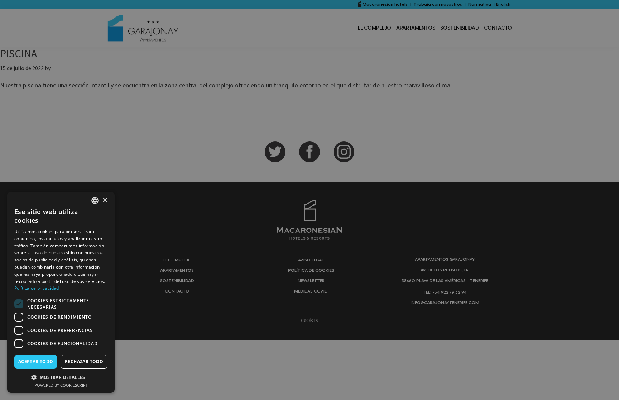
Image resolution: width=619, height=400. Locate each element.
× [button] (104, 200)
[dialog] (61, 292)
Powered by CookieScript (61, 385)
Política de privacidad (36, 288)
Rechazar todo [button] (84, 361)
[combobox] (95, 200)
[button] (60, 377)
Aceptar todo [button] (35, 361)
